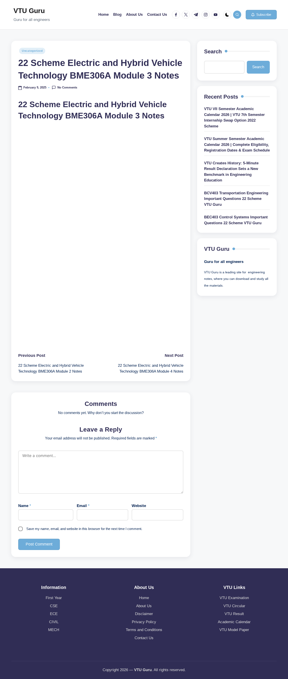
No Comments (67, 87)
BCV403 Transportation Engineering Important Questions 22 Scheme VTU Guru (236, 199)
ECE (54, 614)
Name (24, 506)
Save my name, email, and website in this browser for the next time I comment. (84, 529)
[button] (261, 14)
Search (213, 51)
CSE (54, 606)
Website (139, 506)
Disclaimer (144, 614)
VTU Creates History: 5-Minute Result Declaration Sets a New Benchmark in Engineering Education (231, 172)
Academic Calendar (234, 622)
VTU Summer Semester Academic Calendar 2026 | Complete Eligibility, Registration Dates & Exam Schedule (237, 144)
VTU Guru (29, 10)
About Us (144, 606)
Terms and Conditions (144, 630)
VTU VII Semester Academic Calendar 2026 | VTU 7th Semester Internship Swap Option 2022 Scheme (234, 117)
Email (83, 506)
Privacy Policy (144, 622)
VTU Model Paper (234, 630)
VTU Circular (234, 606)
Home (144, 598)
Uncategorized (32, 50)
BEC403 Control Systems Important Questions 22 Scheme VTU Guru (236, 220)
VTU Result (234, 614)
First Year (54, 598)
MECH (53, 630)
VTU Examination (234, 598)
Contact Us (144, 638)
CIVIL (53, 622)
